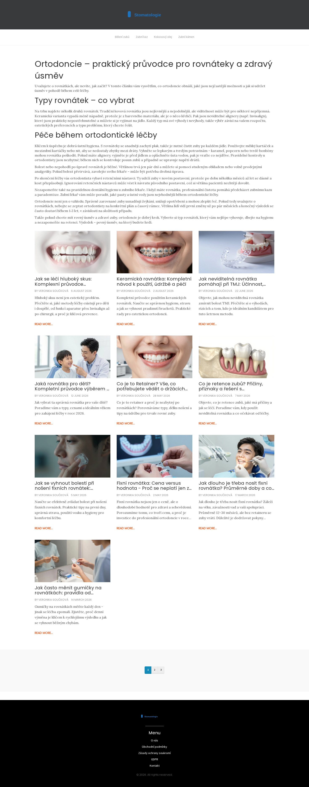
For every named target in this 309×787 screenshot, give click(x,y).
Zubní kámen (186, 37)
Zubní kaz (142, 37)
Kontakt (155, 765)
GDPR (154, 759)
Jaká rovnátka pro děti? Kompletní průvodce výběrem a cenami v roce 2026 (72, 386)
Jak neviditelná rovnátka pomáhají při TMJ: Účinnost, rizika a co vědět (231, 281)
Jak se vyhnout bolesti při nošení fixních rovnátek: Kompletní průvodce (64, 486)
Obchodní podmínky (154, 747)
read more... (44, 324)
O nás (154, 740)
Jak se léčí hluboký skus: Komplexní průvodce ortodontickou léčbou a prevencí (63, 281)
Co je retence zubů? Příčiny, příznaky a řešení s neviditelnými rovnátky (231, 386)
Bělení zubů (122, 37)
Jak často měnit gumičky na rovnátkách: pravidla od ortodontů (68, 590)
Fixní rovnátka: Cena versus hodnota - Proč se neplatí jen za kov (154, 486)
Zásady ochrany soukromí (154, 753)
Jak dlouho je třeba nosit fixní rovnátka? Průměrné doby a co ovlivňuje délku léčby (235, 486)
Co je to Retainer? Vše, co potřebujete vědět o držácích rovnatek (151, 386)
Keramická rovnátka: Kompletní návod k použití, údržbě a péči (154, 281)
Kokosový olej (163, 37)
